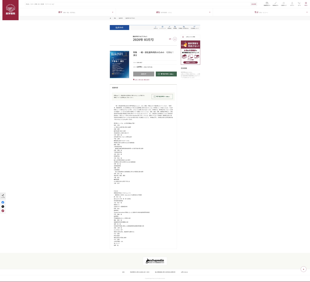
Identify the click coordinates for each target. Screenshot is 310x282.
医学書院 (10, 10)
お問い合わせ (184, 272)
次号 (170, 39)
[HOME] (110, 18)
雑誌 (115, 18)
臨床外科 (121, 18)
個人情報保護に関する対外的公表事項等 (165, 272)
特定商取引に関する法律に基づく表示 (139, 272)
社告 (123, 272)
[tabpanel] (119, 64)
